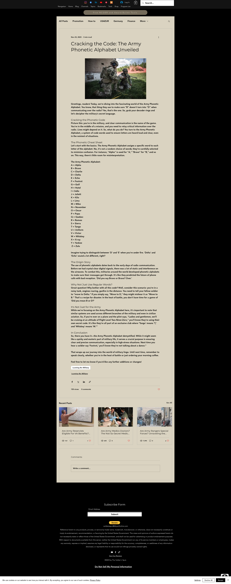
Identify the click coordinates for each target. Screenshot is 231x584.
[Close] (228, 580)
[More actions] (158, 37)
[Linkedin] (96, 2)
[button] (135, 2)
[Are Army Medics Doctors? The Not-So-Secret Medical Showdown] (115, 417)
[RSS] (111, 2)
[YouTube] (101, 2)
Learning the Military (81, 368)
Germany (118, 21)
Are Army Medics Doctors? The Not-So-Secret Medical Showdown (115, 432)
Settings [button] (197, 580)
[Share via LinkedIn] (84, 382)
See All (169, 403)
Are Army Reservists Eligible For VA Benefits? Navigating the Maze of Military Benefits (75, 432)
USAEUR (104, 21)
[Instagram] (85, 2)
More (142, 21)
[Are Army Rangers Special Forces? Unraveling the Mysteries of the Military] (154, 417)
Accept (220, 580)
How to (91, 21)
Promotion (78, 21)
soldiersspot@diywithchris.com (115, 526)
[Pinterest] (106, 2)
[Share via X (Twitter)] (78, 382)
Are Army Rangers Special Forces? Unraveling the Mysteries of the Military (154, 432)
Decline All (208, 580)
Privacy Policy (95, 580)
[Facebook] (91, 2)
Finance (131, 21)
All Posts (63, 21)
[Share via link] (90, 382)
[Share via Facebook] (72, 382)
